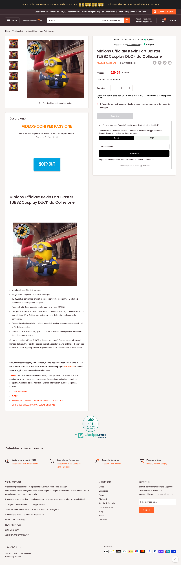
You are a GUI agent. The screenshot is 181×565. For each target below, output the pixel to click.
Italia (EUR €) (12, 547)
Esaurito (115, 116)
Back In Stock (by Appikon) (138, 166)
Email (116, 138)
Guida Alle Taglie (106, 507)
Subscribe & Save (165, 12)
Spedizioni (103, 491)
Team (101, 515)
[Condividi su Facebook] (154, 63)
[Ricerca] (127, 20)
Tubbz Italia (69, 366)
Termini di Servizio (107, 503)
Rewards (103, 520)
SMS (152, 138)
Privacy (102, 495)
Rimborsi (103, 499)
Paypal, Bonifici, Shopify (156, 463)
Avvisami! (134, 153)
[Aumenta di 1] (129, 88)
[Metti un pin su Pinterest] (160, 63)
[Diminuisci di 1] (113, 88)
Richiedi (146, 510)
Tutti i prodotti (17, 31)
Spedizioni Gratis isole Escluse (25, 463)
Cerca (101, 487)
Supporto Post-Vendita (111, 463)
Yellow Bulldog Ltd (106, 63)
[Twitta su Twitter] (165, 63)
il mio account (143, 22)
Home (7, 31)
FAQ (101, 511)
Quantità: (101, 88)
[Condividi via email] (170, 63)
